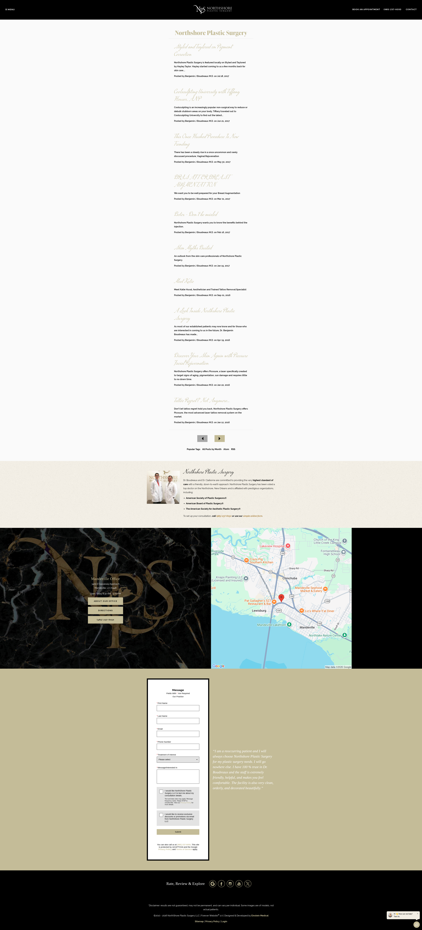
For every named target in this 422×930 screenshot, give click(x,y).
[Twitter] (247, 883)
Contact (411, 9)
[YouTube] (239, 883)
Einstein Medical (259, 915)
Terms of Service (184, 849)
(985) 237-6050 (224, 516)
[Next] (220, 438)
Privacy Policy (186, 803)
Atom (226, 449)
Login (224, 921)
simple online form (252, 516)
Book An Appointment (366, 9)
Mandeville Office (105, 579)
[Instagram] (230, 883)
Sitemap (199, 921)
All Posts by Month (211, 449)
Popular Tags (193, 449)
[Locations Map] (281, 598)
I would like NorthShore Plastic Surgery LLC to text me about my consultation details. (179, 797)
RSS (233, 449)
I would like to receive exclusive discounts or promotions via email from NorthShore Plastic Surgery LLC (179, 817)
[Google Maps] (212, 883)
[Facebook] (221, 883)
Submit (178, 832)
